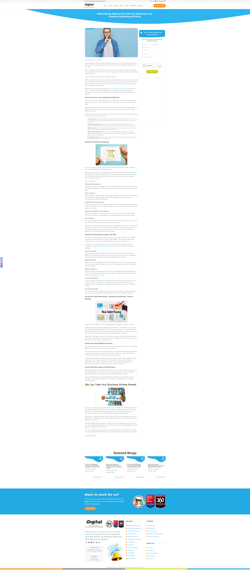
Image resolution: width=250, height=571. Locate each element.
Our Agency (151, 550)
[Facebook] (1, 258)
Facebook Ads (131, 533)
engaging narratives (132, 172)
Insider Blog (151, 525)
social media (105, 346)
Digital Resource (89, 420)
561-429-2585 (160, 5)
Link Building (131, 542)
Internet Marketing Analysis (155, 533)
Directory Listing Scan (154, 536)
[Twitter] (1, 261)
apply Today (90, 508)
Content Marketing (133, 547)
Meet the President (153, 553)
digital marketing (111, 63)
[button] (110, 6)
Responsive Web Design (134, 525)
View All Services (132, 558)
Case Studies (151, 528)
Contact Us (151, 558)
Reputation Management (134, 539)
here (131, 430)
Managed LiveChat (133, 536)
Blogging (130, 550)
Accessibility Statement (132, 567)
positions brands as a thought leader (95, 282)
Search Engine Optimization (135, 528)
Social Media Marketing (134, 531)
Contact (139, 5)
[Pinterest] (1, 263)
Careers (150, 547)
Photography (131, 553)
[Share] (1, 266)
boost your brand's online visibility (117, 88)
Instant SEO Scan (152, 531)
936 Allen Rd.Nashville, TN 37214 (94, 559)
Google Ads (131, 544)
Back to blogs (92, 435)
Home (105, 5)
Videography (131, 555)
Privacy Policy (140, 567)
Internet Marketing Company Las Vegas (107, 246)
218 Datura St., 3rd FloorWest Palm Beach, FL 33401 (94, 550)
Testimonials (151, 556)
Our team (87, 425)
